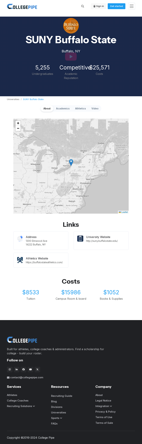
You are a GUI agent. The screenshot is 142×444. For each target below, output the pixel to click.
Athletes (12, 395)
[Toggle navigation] (131, 6)
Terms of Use (103, 417)
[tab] (47, 108)
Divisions (56, 407)
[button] (71, 162)
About (99, 395)
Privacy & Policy (105, 411)
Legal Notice (103, 400)
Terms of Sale (104, 422)
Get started (116, 6)
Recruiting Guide (61, 396)
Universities (13, 99)
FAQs (54, 423)
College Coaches (17, 400)
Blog (54, 401)
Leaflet (124, 212)
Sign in (100, 6)
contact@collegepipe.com (26, 377)
